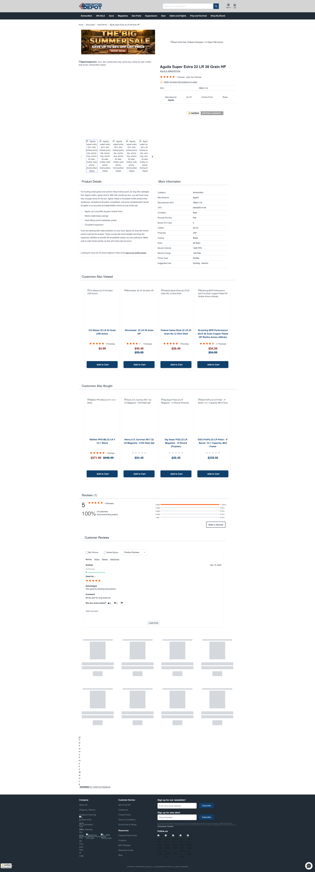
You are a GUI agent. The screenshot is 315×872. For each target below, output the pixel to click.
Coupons (122, 840)
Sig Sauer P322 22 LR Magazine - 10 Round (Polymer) (176, 443)
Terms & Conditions (126, 819)
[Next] (152, 156)
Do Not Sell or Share (127, 824)
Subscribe (206, 805)
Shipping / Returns (87, 809)
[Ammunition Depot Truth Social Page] (182, 846)
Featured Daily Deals (127, 835)
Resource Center (125, 850)
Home (81, 24)
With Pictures (93, 552)
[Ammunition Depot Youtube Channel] (167, 846)
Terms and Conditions (162, 826)
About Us (83, 804)
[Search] (216, 6)
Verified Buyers (112, 552)
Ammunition (90, 24)
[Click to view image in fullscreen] (117, 98)
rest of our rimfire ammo (136, 252)
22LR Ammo (102, 24)
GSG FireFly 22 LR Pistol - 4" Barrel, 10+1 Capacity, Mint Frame (213, 443)
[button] (7, 865)
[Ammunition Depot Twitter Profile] (175, 846)
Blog (120, 855)
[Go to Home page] (90, 6)
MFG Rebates (124, 845)
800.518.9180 (124, 804)
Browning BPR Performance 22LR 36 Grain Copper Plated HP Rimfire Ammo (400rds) (213, 334)
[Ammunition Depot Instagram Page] (160, 845)
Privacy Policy (170, 826)
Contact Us (123, 809)
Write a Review (215, 524)
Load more (153, 622)
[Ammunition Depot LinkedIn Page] (189, 845)
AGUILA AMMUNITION (170, 71)
